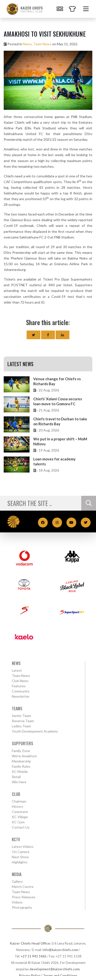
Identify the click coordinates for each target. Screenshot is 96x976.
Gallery (17, 881)
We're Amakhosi (24, 756)
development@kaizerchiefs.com (55, 969)
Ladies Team (21, 726)
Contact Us (21, 827)
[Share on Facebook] (48, 335)
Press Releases (23, 897)
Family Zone (21, 751)
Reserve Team (23, 721)
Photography (22, 907)
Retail (16, 777)
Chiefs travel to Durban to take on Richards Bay (60, 421)
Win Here (19, 782)
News (27, 44)
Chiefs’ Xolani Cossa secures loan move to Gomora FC (57, 401)
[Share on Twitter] (33, 335)
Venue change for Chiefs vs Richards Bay (57, 381)
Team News (42, 44)
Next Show (20, 857)
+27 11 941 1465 (34, 956)
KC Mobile (20, 771)
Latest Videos (22, 846)
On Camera (20, 852)
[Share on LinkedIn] (62, 335)
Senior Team (21, 716)
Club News (20, 681)
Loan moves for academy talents (54, 461)
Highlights (20, 862)
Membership (21, 761)
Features (19, 686)
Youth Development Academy (35, 731)
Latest (17, 670)
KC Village (20, 817)
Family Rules (21, 766)
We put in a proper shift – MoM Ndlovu (60, 441)
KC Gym (18, 822)
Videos (17, 902)
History (17, 806)
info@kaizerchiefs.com (60, 950)
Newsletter (21, 696)
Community (21, 691)
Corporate (20, 811)
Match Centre (22, 886)
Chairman (19, 801)
